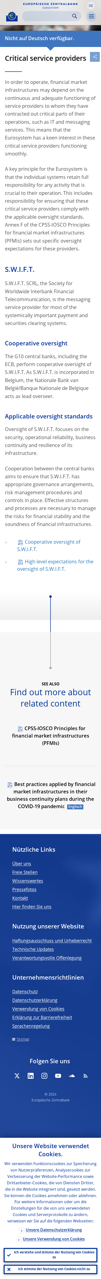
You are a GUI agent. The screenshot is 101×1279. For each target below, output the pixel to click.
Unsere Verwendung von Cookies (54, 1239)
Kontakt (20, 898)
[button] (91, 5)
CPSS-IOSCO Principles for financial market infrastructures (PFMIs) (50, 736)
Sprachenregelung (31, 1026)
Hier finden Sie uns (31, 907)
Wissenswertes (27, 881)
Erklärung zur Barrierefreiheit (42, 1018)
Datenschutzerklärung (34, 1000)
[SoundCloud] (72, 1076)
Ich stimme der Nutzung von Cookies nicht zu (54, 1269)
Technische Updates (33, 949)
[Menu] (91, 16)
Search (75, 16)
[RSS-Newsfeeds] (85, 1076)
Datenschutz (25, 992)
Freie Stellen (25, 872)
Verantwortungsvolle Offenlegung (47, 958)
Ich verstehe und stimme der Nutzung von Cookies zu (54, 1255)
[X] (17, 1076)
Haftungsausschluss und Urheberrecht (52, 941)
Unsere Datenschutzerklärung (54, 1230)
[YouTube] (58, 1076)
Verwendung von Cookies (38, 1009)
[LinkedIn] (31, 1076)
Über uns (21, 864)
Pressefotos (24, 890)
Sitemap (23, 1039)
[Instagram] (44, 1076)
